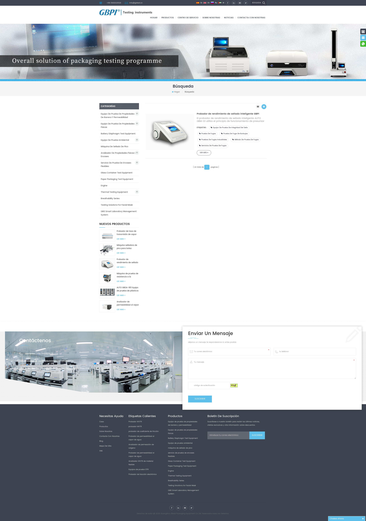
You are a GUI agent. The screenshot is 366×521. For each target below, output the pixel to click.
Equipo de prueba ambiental (115, 140)
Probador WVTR (135, 421)
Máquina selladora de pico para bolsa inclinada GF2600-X (127, 247)
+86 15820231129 (114, 3)
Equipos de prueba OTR (139, 469)
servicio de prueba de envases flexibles (116, 164)
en (208, 2)
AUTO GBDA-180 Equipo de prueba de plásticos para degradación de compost (128, 289)
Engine (104, 185)
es (201, 2)
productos (167, 17)
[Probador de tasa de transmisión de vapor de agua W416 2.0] (107, 235)
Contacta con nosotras (251, 17)
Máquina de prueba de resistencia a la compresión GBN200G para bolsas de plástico (128, 275)
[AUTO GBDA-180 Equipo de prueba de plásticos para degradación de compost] (107, 292)
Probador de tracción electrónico (143, 474)
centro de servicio (188, 17)
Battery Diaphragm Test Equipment (118, 133)
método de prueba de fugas (246, 139)
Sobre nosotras (211, 17)
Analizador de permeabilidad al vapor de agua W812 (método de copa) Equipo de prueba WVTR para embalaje (128, 303)
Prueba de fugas (208, 133)
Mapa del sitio (105, 446)
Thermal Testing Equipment (114, 192)
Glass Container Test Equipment (116, 172)
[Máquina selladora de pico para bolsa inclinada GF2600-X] (107, 249)
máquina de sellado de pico (114, 146)
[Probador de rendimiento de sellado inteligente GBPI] (107, 264)
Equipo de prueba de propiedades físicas (117, 125)
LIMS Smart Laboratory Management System (119, 213)
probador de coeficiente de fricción (144, 431)
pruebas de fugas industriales (214, 139)
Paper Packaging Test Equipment (117, 179)
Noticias (228, 17)
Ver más (203, 152)
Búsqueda (256, 2)
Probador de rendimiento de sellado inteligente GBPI (127, 261)
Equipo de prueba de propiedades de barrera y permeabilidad (117, 115)
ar (223, 2)
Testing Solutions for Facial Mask (117, 205)
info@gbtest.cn (136, 3)
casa (101, 421)
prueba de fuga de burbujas (235, 133)
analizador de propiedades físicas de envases (119, 154)
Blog (101, 441)
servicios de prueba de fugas (213, 145)
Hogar (153, 17)
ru (215, 2)
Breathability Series (110, 198)
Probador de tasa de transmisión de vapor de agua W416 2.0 (127, 233)
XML (101, 451)
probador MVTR (135, 426)
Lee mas (120, 239)
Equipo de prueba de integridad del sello (230, 127)
